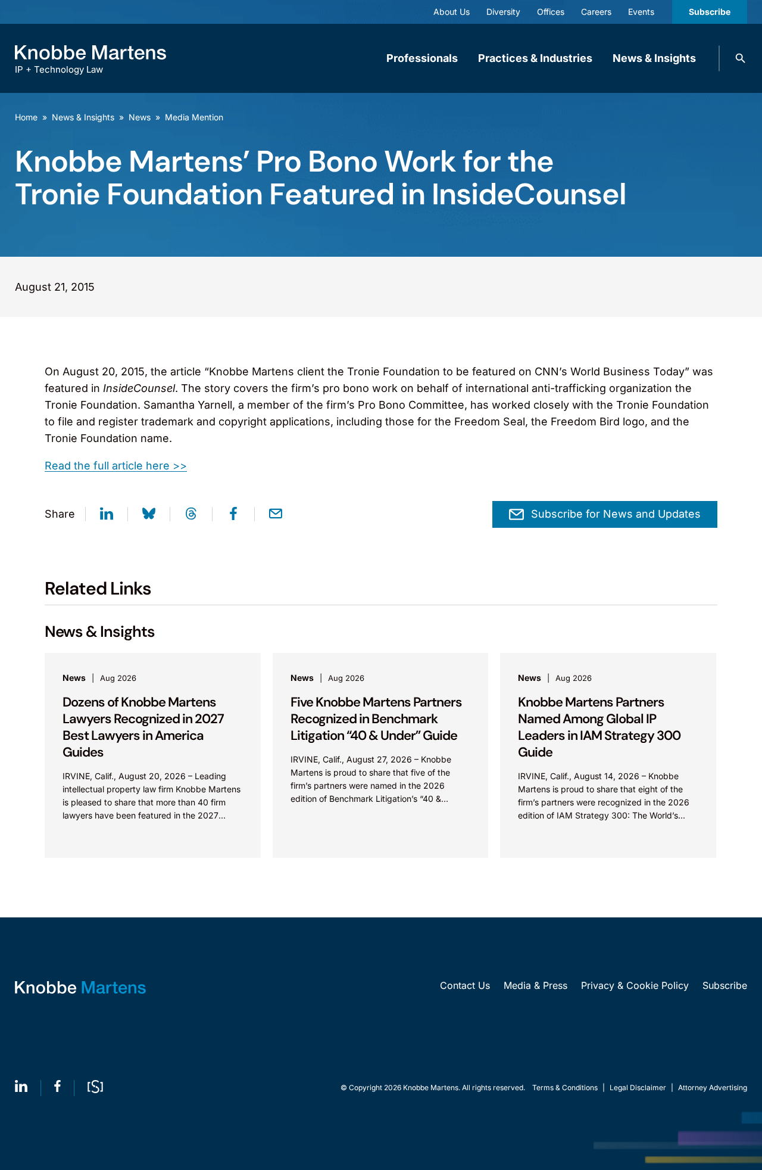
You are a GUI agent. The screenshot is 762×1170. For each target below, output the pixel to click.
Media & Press (535, 985)
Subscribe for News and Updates (616, 514)
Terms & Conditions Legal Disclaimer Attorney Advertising (639, 1087)
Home (26, 117)
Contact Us (465, 985)
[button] (740, 58)
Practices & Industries (535, 58)
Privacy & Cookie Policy (635, 985)
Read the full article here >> (116, 465)
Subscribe (709, 12)
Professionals (422, 58)
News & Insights (654, 58)
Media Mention (194, 117)
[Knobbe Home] (80, 987)
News (140, 117)
